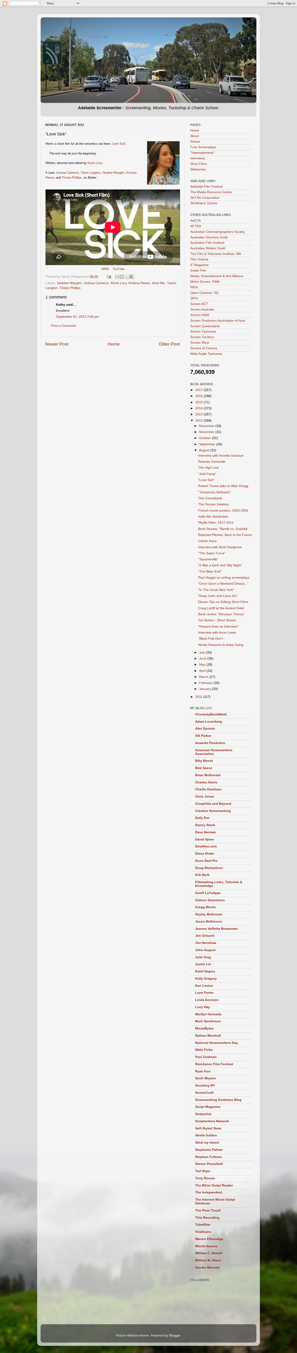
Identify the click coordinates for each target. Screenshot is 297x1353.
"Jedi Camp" (207, 474)
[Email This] (117, 276)
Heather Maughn (113, 172)
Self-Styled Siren (208, 1128)
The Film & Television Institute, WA (215, 254)
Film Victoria (199, 259)
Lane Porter (204, 992)
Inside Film (198, 270)
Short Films (198, 164)
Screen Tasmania (203, 331)
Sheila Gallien (206, 1135)
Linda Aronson (207, 1000)
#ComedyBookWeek (211, 714)
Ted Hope (202, 1171)
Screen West (199, 342)
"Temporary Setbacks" (214, 492)
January (205, 689)
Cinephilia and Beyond (213, 803)
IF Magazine (199, 265)
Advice (195, 141)
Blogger (174, 1335)
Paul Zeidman (206, 1057)
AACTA (195, 220)
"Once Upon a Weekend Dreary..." (223, 583)
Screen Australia (202, 309)
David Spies (204, 839)
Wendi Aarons (206, 1246)
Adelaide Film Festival (206, 186)
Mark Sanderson (208, 1021)
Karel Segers (205, 971)
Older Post (169, 344)
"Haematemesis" (202, 152)
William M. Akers (208, 1260)
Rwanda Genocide (211, 461)
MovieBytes (204, 1028)
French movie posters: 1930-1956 (223, 510)
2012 (199, 420)
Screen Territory (202, 337)
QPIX (194, 298)
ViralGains (203, 1232)
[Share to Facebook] (131, 276)
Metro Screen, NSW (205, 281)
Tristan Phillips (72, 177)
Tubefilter (202, 1224)
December (207, 426)
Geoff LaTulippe (208, 893)
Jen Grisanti (204, 935)
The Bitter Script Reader (214, 1185)
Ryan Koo (203, 1071)
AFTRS (195, 226)
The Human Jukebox (213, 504)
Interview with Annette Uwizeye (220, 455)
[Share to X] (127, 276)
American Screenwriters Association (213, 752)
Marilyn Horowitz (208, 1014)
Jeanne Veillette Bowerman (216, 928)
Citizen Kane (207, 541)
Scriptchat (203, 1114)
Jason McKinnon (208, 921)
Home (114, 344)
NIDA (194, 287)
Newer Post (56, 344)
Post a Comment (63, 325)
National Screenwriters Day (216, 1043)
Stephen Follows (208, 1157)
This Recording (207, 1217)
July (202, 652)
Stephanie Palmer (209, 1149)
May (202, 664)
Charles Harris (206, 782)
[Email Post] (108, 276)
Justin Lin (203, 964)
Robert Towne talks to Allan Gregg (223, 486)
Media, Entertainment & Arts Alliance (216, 276)
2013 (199, 414)
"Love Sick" (206, 480)
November (207, 432)
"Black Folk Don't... (212, 638)
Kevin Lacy (94, 163)
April (203, 671)
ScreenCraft (204, 1092)
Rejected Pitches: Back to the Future (225, 535)
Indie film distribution (213, 516)
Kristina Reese (139, 283)
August (204, 450)
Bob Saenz (203, 768)
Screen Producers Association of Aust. (218, 320)
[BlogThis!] (121, 276)
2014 (199, 408)
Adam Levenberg (208, 721)
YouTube (118, 269)
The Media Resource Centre (211, 192)
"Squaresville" (208, 559)
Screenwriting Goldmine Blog (218, 1100)
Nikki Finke (204, 1050)
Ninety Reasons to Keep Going (220, 645)
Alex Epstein (205, 728)
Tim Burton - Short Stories (217, 620)
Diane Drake (204, 853)
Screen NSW (199, 315)
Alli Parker (203, 735)
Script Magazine (207, 1107)
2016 (199, 396)
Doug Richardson (209, 868)
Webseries (198, 169)
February (206, 683)
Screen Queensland (205, 326)
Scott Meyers (205, 1078)
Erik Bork (202, 875)
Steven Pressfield (209, 1164)
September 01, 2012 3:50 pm (77, 316)
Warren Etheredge (209, 1239)
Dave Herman (205, 832)
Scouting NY (205, 1085)
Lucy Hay (202, 1007)
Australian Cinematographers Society (217, 232)
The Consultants (210, 498)
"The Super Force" (212, 553)
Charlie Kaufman (208, 789)
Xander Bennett (207, 1267)
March (204, 677)
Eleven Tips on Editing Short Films (223, 602)
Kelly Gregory (206, 978)
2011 (199, 697)
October (205, 438)
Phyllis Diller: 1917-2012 (216, 522)
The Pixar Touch (208, 1210)
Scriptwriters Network (212, 1121)
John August (205, 950)
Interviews (197, 158)
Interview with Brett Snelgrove (220, 547)
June (203, 658)
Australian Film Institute (207, 242)
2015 (199, 402)
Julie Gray (203, 957)
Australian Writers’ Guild (207, 248)
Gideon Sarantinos (210, 900)
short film (158, 283)
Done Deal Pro (206, 860)
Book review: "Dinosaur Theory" (221, 614)
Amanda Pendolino (210, 743)
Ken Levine (204, 985)
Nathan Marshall (208, 1035)
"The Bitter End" (210, 571)
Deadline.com (206, 846)
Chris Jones (204, 796)
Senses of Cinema (203, 348)
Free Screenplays (203, 147)
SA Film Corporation (205, 197)
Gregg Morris (205, 907)
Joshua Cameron (67, 172)
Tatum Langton (90, 172)
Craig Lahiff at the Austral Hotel (221, 608)
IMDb (105, 269)
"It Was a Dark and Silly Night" (220, 565)
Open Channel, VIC (204, 293)
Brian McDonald (207, 775)
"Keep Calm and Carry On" (218, 596)
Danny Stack (205, 825)
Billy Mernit (204, 761)
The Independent (208, 1192)
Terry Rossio (205, 1178)
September (207, 444)
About (194, 136)
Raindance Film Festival (214, 1064)
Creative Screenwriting (213, 811)
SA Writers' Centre (203, 203)
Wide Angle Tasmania (206, 354)
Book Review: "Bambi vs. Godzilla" (223, 529)
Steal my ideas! (207, 1142)
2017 (199, 390)
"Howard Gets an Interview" (218, 626)
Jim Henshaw (205, 943)
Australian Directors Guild (209, 237)
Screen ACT (199, 304)
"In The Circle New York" (216, 590)
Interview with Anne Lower (217, 632)
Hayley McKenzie (208, 914)
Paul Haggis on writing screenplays (223, 577)
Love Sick (119, 143)
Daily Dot (202, 818)
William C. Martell (208, 1253)
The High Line (208, 467)
